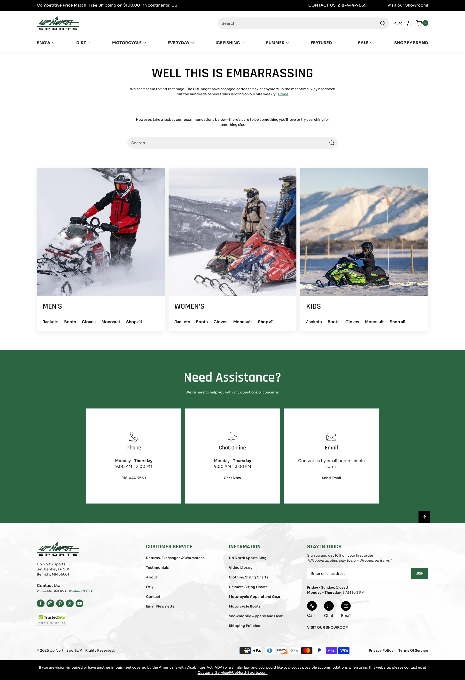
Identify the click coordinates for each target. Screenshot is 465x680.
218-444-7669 (78, 591)
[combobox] (303, 23)
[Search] (383, 23)
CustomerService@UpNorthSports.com (233, 672)
